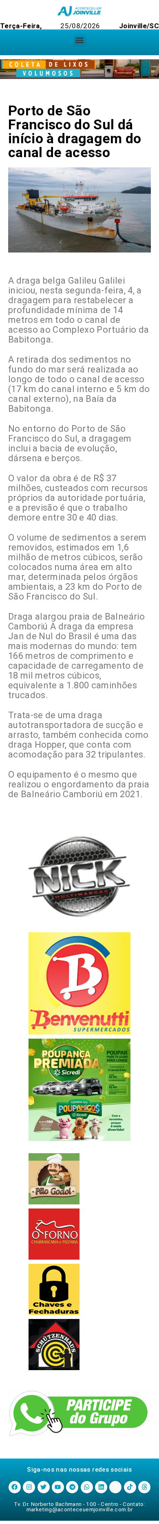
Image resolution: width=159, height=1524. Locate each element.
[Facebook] (15, 1487)
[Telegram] (72, 1487)
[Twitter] (44, 1487)
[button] (79, 40)
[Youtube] (58, 1487)
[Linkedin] (101, 1487)
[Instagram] (29, 1487)
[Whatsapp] (87, 1487)
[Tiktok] (130, 1487)
